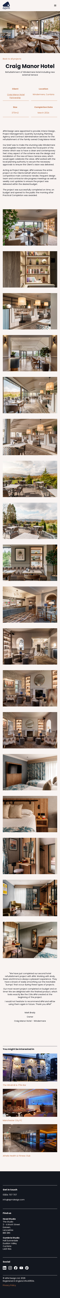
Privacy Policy (9, 1285)
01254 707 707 (10, 1194)
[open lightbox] (30, 227)
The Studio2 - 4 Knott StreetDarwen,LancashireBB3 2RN (11, 1226)
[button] (55, 5)
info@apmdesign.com (14, 1199)
